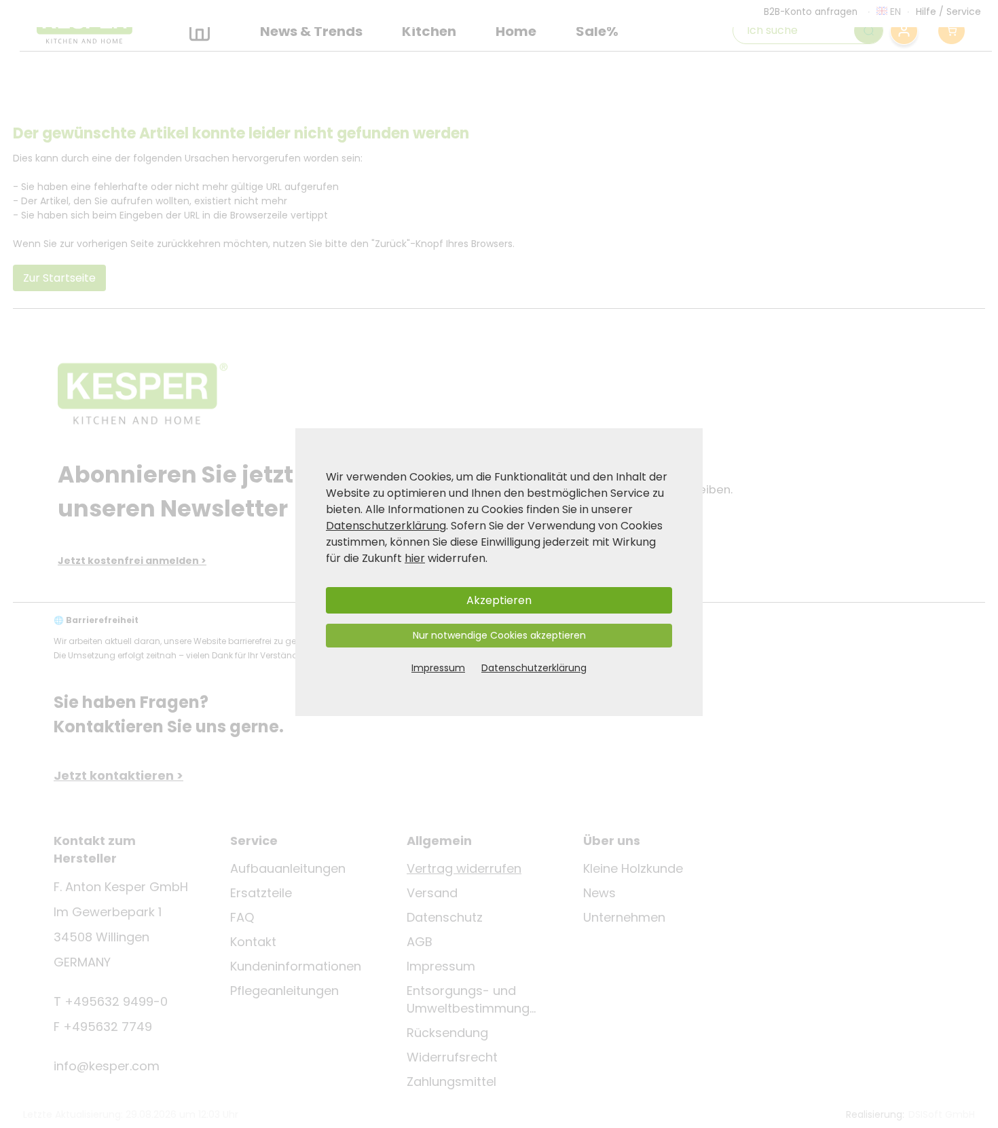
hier (415, 558)
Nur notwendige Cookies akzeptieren (499, 635)
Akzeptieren (499, 600)
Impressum (438, 668)
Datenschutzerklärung (386, 525)
